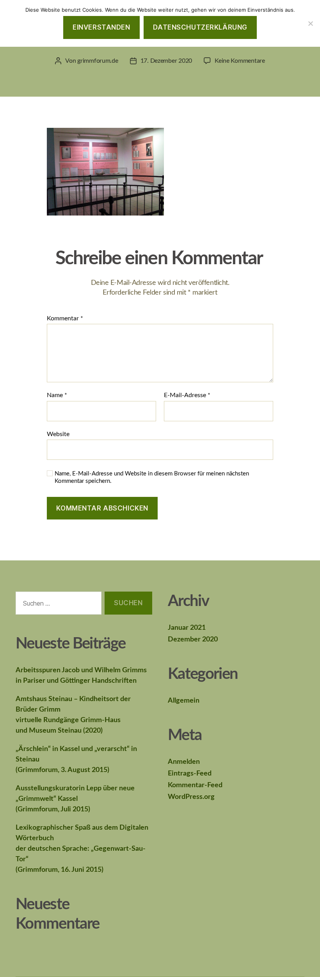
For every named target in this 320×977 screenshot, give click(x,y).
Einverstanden (101, 27)
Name (57, 395)
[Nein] (310, 23)
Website (58, 434)
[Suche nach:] (56, 605)
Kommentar (65, 318)
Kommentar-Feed (195, 785)
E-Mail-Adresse (187, 395)
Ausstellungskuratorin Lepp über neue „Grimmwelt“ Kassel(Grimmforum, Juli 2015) (75, 799)
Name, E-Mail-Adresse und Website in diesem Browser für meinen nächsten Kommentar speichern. (152, 477)
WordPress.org (191, 796)
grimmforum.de (97, 61)
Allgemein (183, 700)
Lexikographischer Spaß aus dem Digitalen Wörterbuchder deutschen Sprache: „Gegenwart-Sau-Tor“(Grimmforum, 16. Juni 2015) (82, 848)
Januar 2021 (187, 627)
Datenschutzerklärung (200, 27)
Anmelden (184, 761)
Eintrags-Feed (190, 773)
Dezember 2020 (193, 639)
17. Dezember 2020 (166, 61)
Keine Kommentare (240, 61)
